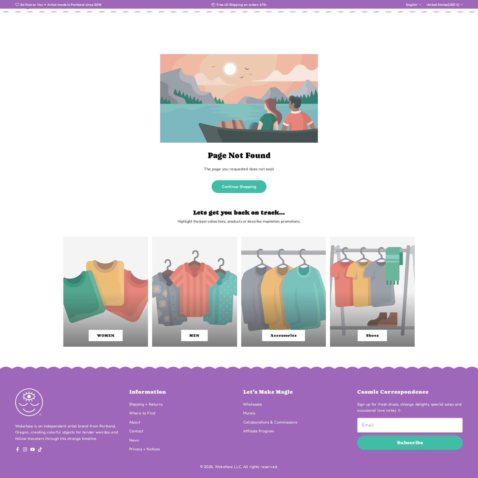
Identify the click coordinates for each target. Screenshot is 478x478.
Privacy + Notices (144, 448)
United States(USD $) (443, 5)
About (134, 422)
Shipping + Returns (146, 404)
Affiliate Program (258, 431)
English (411, 5)
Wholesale (252, 404)
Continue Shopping (239, 186)
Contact (136, 431)
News (134, 440)
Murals (249, 413)
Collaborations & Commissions (270, 422)
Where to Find (142, 413)
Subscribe (410, 442)
